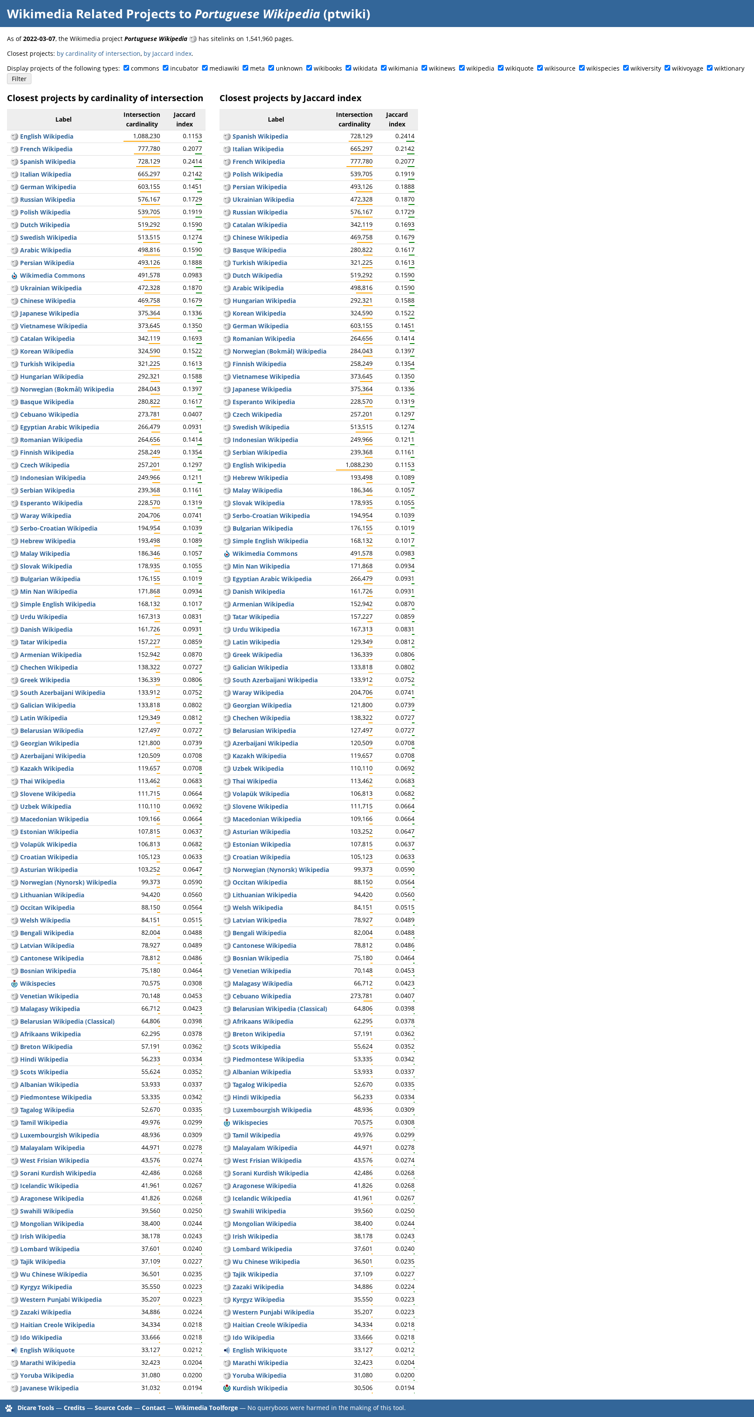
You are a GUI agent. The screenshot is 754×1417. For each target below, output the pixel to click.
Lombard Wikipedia (49, 1249)
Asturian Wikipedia (49, 869)
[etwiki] (14, 832)
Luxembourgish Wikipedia (59, 1135)
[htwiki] (14, 1325)
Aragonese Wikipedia (52, 1198)
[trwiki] (14, 364)
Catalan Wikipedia (47, 338)
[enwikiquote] (14, 1350)
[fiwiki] (14, 452)
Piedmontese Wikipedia (56, 1097)
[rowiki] (14, 440)
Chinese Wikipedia (47, 300)
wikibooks (328, 68)
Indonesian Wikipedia (53, 477)
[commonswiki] (14, 275)
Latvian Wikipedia (47, 945)
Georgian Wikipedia (49, 743)
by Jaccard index (168, 53)
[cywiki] (14, 920)
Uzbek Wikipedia (45, 806)
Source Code (113, 1407)
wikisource (560, 68)
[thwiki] (14, 781)
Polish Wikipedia (45, 212)
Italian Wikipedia (45, 174)
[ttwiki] (14, 642)
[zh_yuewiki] (14, 958)
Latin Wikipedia (43, 718)
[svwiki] (14, 237)
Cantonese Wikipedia (52, 958)
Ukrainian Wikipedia (51, 288)
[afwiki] (14, 1034)
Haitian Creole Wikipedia (57, 1325)
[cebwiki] (14, 414)
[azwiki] (14, 756)
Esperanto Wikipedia (51, 503)
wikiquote (519, 68)
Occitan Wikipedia (47, 907)
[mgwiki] (14, 1009)
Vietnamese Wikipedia (53, 326)
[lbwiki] (14, 1135)
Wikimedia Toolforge (206, 1407)
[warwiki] (14, 515)
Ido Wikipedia (41, 1337)
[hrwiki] (14, 857)
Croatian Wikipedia (49, 857)
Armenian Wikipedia (51, 655)
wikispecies (603, 68)
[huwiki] (14, 376)
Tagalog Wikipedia (47, 1110)
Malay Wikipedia (45, 553)
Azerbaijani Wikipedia (53, 756)
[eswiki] (14, 161)
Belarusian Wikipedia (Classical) (67, 1021)
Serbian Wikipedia (47, 490)
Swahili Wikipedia (46, 1211)
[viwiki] (14, 326)
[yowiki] (14, 1375)
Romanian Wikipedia (51, 440)
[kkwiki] (14, 768)
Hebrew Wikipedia (47, 541)
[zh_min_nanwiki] (14, 591)
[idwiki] (14, 477)
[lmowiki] (14, 1249)
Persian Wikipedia (47, 263)
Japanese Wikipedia (49, 313)
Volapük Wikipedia (48, 844)
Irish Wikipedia (42, 1236)
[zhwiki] (14, 300)
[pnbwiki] (14, 1299)
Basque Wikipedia (47, 402)
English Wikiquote (47, 1350)
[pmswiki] (14, 1097)
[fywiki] (14, 1160)
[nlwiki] (14, 225)
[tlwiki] (14, 1110)
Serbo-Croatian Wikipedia (58, 528)
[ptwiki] (193, 38)
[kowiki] (14, 351)
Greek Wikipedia (45, 680)
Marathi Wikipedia (47, 1363)
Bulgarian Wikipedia (50, 579)
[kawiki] (14, 743)
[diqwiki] (14, 1312)
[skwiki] (14, 566)
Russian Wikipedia (47, 199)
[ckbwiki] (14, 1173)
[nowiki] (14, 389)
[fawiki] (14, 263)
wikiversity (646, 68)
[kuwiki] (227, 1388)
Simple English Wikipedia (58, 604)
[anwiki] (14, 1198)
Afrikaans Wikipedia (50, 1034)
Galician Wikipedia (47, 705)
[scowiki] (14, 1072)
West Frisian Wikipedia (54, 1160)
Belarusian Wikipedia (51, 730)
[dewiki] (14, 187)
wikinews (442, 68)
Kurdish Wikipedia (260, 1388)
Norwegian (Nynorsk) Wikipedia (68, 882)
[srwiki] (14, 490)
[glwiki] (14, 705)
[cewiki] (14, 667)
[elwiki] (14, 680)
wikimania (403, 68)
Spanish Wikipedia (47, 161)
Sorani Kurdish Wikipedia (58, 1173)
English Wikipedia (46, 136)
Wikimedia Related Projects (91, 13)
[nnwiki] (14, 882)
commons (145, 68)
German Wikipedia (48, 187)
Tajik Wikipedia (42, 1261)
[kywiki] (14, 1287)
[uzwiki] (14, 806)
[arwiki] (14, 250)
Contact (153, 1407)
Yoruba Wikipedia (47, 1375)
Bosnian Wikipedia (48, 971)
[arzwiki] (14, 427)
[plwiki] (14, 212)
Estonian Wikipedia (49, 832)
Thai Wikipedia (42, 781)
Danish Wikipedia (46, 629)
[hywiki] (14, 655)
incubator (184, 68)
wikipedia (480, 68)
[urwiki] (14, 617)
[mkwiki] (14, 819)
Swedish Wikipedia (48, 237)
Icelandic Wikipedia (49, 1186)
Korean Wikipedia (46, 351)
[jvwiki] (14, 1388)
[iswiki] (14, 1186)
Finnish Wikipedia (47, 452)
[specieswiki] (14, 983)
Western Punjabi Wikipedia (61, 1299)
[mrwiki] (14, 1363)
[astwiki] (14, 869)
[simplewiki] (14, 604)
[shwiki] (14, 528)
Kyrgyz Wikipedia (46, 1287)
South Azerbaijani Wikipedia (62, 692)
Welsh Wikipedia (45, 920)
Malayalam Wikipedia (52, 1148)
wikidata (365, 68)
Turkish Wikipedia (47, 364)
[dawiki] (14, 629)
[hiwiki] (14, 1059)
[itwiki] (14, 174)
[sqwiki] (14, 1084)
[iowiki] (14, 1337)
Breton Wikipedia (46, 1046)
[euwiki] (14, 402)
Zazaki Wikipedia (45, 1312)
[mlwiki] (14, 1148)
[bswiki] (14, 971)
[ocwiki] (14, 907)
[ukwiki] (14, 288)
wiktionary (729, 68)
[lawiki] (14, 718)
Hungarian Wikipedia (51, 376)
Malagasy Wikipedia (50, 1009)
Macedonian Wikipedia (54, 819)
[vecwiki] (14, 996)
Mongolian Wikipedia (52, 1223)
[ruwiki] (14, 199)
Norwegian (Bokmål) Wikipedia (67, 389)
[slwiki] (14, 794)
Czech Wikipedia (44, 465)
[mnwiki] (14, 1223)
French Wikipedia (46, 149)
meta (257, 68)
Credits (74, 1407)
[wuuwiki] (14, 1274)
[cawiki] (14, 338)
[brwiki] (14, 1046)
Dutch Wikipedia (45, 225)
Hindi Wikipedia (44, 1059)
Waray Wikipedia (45, 515)
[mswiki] (14, 553)
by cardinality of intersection (99, 53)
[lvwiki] (14, 945)
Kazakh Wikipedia (47, 768)
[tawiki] (14, 1122)
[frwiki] (14, 149)
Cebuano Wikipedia (49, 414)
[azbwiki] (14, 692)
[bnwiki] (14, 933)
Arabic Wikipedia (45, 250)
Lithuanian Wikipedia (52, 895)
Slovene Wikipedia (47, 794)
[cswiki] (14, 465)
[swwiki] (14, 1211)
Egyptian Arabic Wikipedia (59, 427)
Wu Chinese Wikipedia (53, 1274)
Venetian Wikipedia (49, 996)
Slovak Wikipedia (46, 566)
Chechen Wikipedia (49, 667)
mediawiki (224, 68)
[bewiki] (14, 730)
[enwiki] (14, 136)
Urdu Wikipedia (43, 617)
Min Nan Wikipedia (48, 591)
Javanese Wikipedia (49, 1388)
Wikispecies (37, 983)
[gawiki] (14, 1236)
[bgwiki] (14, 579)
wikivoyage (687, 68)
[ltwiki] (14, 895)
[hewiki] (14, 541)
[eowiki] (14, 503)
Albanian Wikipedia (49, 1084)
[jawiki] (14, 313)
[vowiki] (14, 844)
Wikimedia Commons (52, 275)
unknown (289, 68)
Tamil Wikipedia (44, 1122)
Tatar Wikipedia (43, 642)
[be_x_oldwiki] (14, 1021)
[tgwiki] (14, 1261)
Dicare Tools (35, 1407)
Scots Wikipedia (44, 1072)
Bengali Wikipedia (47, 933)
